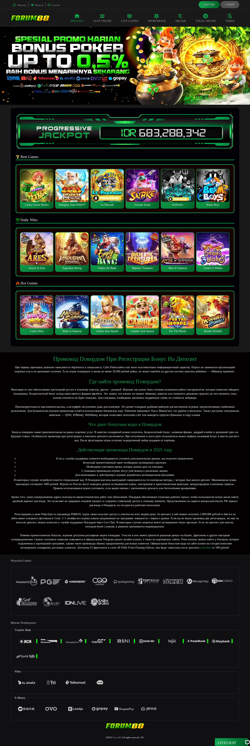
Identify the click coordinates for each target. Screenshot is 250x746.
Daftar (209, 4)
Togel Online (206, 21)
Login (230, 4)
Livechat (55, 5)
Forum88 (117, 737)
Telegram (38, 5)
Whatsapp (21, 5)
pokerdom (205, 547)
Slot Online (102, 21)
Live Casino (130, 21)
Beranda (77, 21)
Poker (230, 21)
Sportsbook (157, 21)
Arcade (181, 21)
